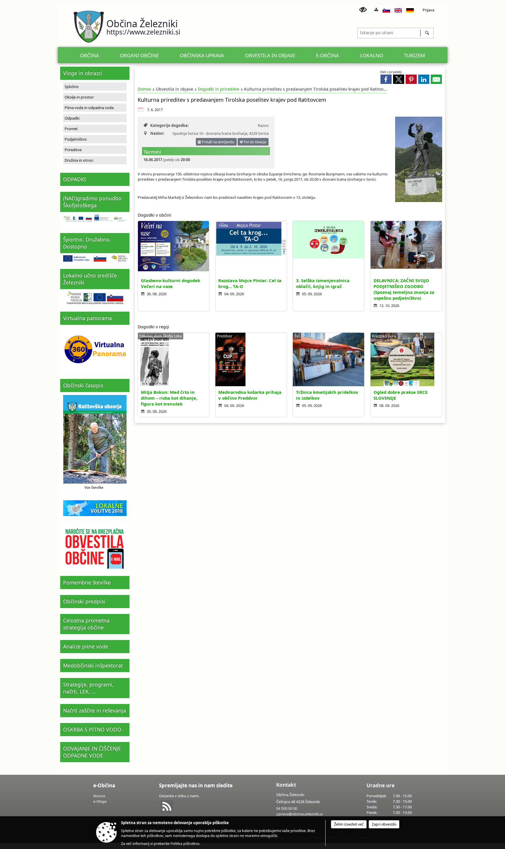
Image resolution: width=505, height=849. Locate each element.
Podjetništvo (76, 139)
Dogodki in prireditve (218, 89)
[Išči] (426, 33)
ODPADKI (74, 179)
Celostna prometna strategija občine (86, 624)
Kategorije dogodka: (169, 125)
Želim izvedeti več (349, 824)
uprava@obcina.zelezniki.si (299, 814)
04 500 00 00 (286, 808)
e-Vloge (99, 801)
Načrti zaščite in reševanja (94, 710)
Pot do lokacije (254, 142)
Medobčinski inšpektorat (93, 665)
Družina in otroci (79, 160)
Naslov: (157, 133)
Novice (99, 795)
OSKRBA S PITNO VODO (92, 729)
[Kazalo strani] (376, 9)
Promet (71, 128)
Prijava (428, 10)
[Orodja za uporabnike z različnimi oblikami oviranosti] (363, 10)
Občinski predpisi (84, 601)
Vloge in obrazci (82, 73)
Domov (144, 89)
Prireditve (73, 149)
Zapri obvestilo (384, 824)
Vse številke (93, 487)
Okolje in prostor (79, 97)
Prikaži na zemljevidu (217, 142)
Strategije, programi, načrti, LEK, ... (88, 688)
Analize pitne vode (85, 646)
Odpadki (72, 118)
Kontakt (286, 785)
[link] (386, 79)
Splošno (72, 86)
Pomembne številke (87, 582)
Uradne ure (380, 785)
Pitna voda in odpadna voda (89, 107)
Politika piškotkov (184, 843)
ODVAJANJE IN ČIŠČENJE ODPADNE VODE (92, 752)
